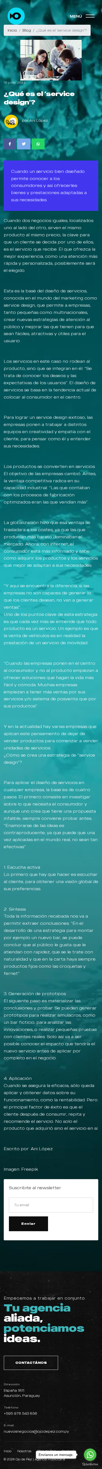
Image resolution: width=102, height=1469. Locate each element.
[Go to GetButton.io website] (90, 1464)
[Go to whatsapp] (90, 1455)
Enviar (28, 1224)
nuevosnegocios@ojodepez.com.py (36, 1431)
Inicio (7, 1451)
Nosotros (24, 1451)
